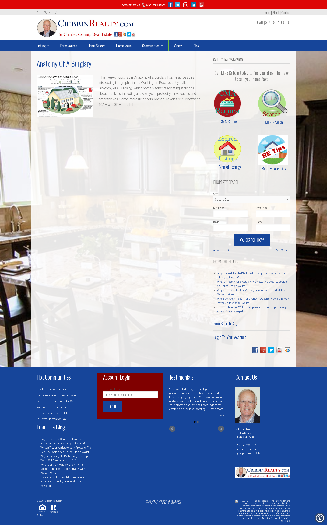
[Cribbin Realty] (86, 26)
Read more (216, 409)
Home (267, 12)
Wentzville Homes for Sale (52, 407)
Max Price (261, 207)
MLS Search (274, 122)
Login (55, 12)
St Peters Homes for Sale (52, 419)
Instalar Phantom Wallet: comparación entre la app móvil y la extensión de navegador (63, 481)
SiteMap (40, 515)
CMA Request (230, 121)
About (275, 12)
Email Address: (112, 389)
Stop (198, 422)
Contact (285, 12)
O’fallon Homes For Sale (51, 389)
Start (195, 422)
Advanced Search (224, 250)
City (215, 193)
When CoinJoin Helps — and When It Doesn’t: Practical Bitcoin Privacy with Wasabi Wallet (62, 469)
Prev (172, 429)
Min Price (218, 207)
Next (221, 429)
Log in (39, 520)
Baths (259, 221)
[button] (320, 518)
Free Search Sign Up (228, 323)
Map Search (282, 250)
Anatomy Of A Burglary (64, 63)
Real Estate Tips (274, 168)
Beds (216, 221)
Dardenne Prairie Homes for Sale (56, 395)
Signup (47, 12)
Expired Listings (229, 167)
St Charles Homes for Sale (52, 413)
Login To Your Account (229, 337)
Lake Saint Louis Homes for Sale (56, 401)
